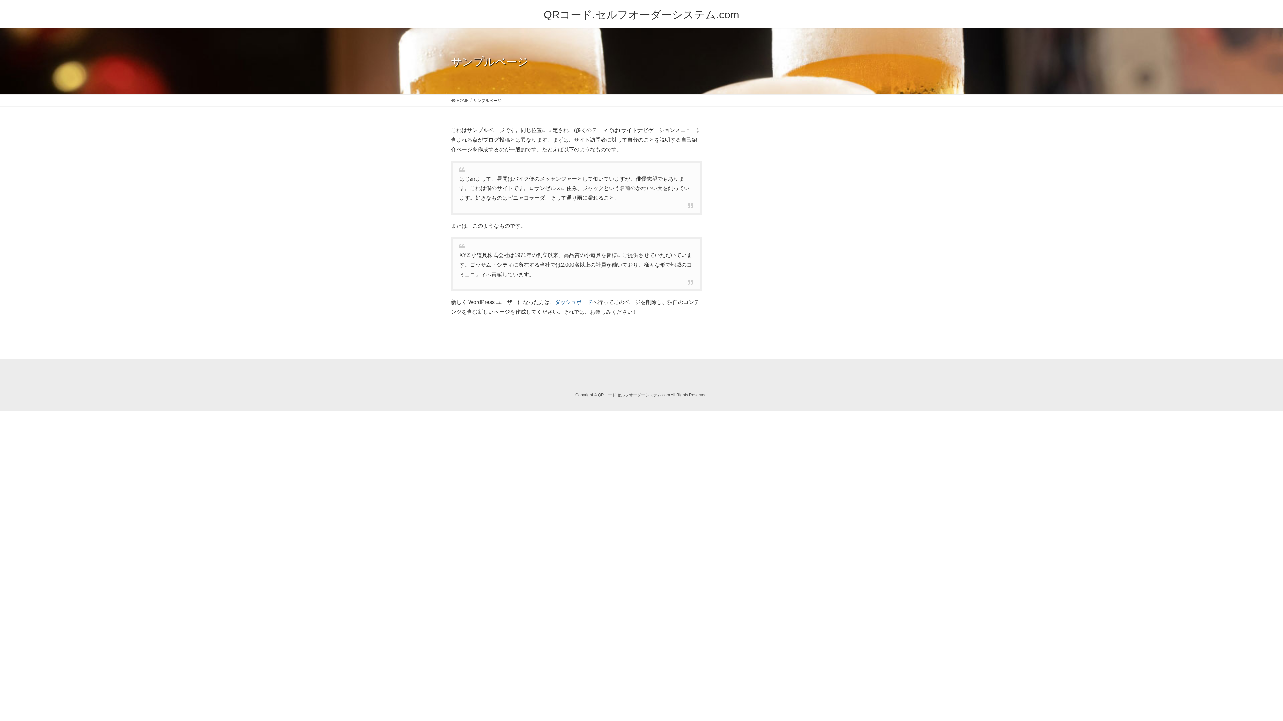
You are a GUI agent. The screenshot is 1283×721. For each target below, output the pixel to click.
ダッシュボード (573, 302)
